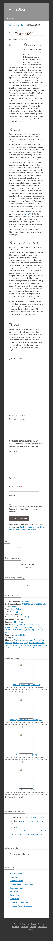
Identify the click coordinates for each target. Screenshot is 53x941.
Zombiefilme (14, 899)
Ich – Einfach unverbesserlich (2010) (33, 831)
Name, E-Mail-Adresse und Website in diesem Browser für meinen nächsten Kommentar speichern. (26, 509)
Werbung (24, 927)
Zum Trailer (23, 121)
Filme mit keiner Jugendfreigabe (21, 884)
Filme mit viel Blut (16, 881)
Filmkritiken (19, 25)
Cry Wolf (28, 214)
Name (12, 478)
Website (12, 495)
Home (11, 25)
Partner (16, 924)
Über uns (15, 927)
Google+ (41, 924)
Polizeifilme (14, 892)
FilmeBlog (16, 9)
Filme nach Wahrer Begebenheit (21, 906)
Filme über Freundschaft (19, 902)
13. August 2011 (23, 39)
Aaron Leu (13, 831)
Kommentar (13, 451)
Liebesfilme (14, 877)
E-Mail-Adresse (15, 487)
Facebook (25, 924)
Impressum (30, 929)
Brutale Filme (15, 895)
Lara (11, 827)
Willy (11, 834)
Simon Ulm (13, 39)
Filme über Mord (16, 873)
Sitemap (33, 927)
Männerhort (20, 827)
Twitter (33, 924)
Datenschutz (42, 927)
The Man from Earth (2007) (37, 817)
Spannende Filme (16, 888)
